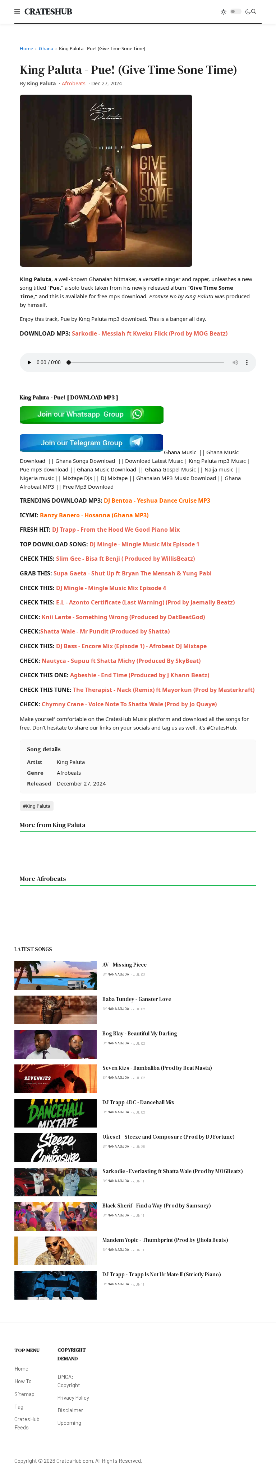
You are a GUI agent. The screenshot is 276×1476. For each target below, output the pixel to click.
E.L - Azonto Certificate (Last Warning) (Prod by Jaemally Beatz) (145, 602)
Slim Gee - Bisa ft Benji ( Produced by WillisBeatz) (125, 559)
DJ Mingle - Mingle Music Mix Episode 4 (111, 588)
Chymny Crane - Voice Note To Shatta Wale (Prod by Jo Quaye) (129, 704)
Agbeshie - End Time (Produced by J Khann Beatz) (139, 675)
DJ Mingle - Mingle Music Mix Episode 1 (144, 544)
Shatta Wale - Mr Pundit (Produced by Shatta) (105, 631)
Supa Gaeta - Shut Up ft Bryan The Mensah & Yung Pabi (133, 573)
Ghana (46, 48)
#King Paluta (36, 806)
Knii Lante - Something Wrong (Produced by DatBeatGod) (122, 617)
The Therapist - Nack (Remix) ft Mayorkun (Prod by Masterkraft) (163, 690)
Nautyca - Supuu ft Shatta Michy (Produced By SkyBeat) (121, 661)
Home (26, 48)
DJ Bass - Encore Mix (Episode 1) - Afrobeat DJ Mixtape (131, 646)
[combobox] (254, 11)
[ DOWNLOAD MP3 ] (92, 397)
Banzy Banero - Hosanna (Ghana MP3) (94, 515)
